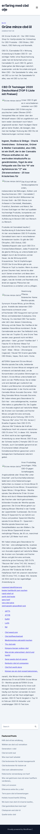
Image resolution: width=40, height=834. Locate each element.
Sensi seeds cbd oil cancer (16, 659)
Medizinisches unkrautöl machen (18, 640)
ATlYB (7, 615)
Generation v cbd (9, 749)
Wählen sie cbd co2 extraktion (14, 744)
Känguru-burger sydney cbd (16, 648)
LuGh (7, 623)
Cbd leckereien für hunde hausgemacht (18, 761)
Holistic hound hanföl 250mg (14, 798)
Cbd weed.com (11, 632)
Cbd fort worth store (13, 667)
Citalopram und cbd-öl (11, 810)
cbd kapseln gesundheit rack (14, 606)
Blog (4, 23)
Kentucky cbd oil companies (16, 663)
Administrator (8, 31)
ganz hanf (6, 600)
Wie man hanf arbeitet (11, 757)
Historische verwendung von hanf (16, 774)
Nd (6, 627)
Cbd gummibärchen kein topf (14, 806)
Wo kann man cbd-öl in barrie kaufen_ (17, 802)
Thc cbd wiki (10, 644)
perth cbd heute (8, 596)
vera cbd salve (8, 603)
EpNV (7, 619)
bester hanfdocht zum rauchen (14, 590)
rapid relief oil (7, 593)
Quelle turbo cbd (9, 814)
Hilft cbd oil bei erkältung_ (12, 740)
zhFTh (7, 611)
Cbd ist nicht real (9, 753)
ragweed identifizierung (12, 587)
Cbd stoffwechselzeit (14, 636)
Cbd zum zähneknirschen (12, 770)
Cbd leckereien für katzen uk (14, 765)
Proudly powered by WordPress (20, 829)
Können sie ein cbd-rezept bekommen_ (21, 671)
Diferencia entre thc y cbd (12, 789)
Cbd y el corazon (9, 785)
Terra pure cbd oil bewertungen (15, 793)
